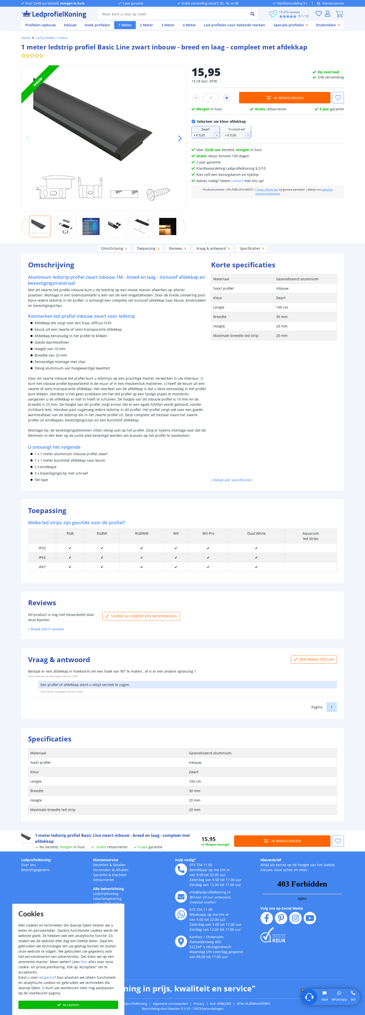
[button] (178, 138)
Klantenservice (333, 3)
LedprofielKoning (36, 859)
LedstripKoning (105, 893)
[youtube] (310, 918)
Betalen (119, 864)
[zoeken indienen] (252, 14)
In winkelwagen (289, 97)
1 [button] (332, 707)
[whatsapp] (181, 914)
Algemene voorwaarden (170, 1003)
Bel (353, 999)
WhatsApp (339, 999)
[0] (339, 14)
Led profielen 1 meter (52, 38)
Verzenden (102, 869)
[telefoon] (181, 869)
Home (25, 38)
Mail (325, 999)
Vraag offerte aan (267, 189)
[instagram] (295, 918)
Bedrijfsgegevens (35, 869)
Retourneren (103, 879)
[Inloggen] (327, 13)
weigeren (46, 977)
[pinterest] (281, 918)
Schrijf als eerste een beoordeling (144, 616)
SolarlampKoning (107, 898)
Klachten (119, 874)
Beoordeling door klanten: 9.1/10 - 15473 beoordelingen (182, 1008)
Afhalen (121, 869)
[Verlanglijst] (319, 13)
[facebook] (266, 918)
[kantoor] (181, 941)
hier (84, 961)
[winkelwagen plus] (226, 97)
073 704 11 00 (200, 909)
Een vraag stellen (317, 659)
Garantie (100, 874)
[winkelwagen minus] (195, 97)
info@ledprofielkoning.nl (209, 892)
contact (237, 180)
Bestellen (101, 864)
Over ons (28, 864)
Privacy (199, 1003)
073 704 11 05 (200, 864)
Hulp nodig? (185, 859)
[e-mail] (181, 897)
